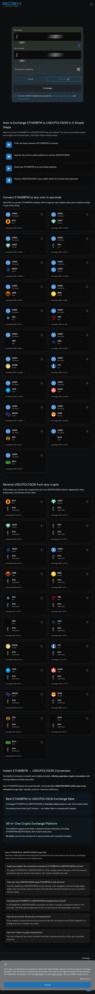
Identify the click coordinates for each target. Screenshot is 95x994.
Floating (62, 79)
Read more (84, 979)
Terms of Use (57, 96)
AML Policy (67, 96)
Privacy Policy (23, 99)
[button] (68, 79)
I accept (47, 985)
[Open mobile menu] (91, 4)
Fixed (30, 79)
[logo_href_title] (12, 4)
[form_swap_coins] (79, 45)
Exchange (86, 958)
